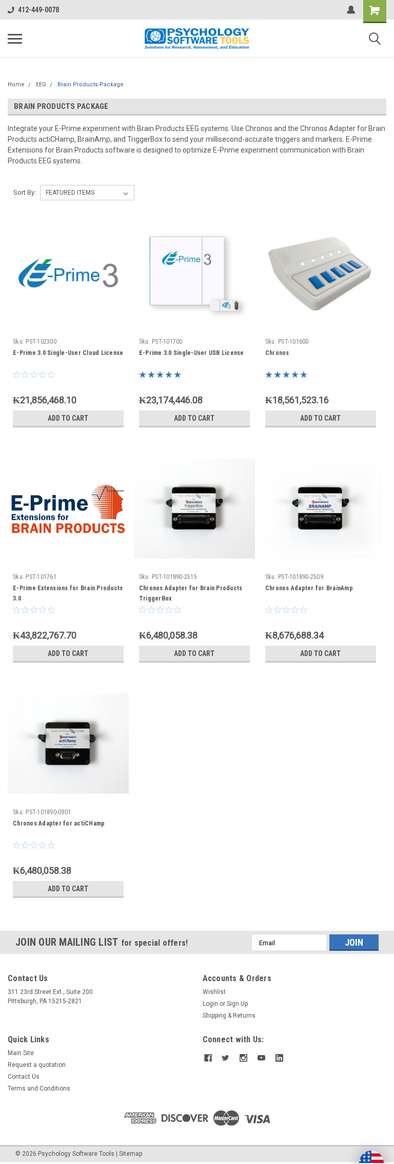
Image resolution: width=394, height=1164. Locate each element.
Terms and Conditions (39, 1088)
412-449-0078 (38, 10)
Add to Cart (68, 418)
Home (16, 84)
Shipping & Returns (229, 1015)
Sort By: (24, 192)
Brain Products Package (90, 84)
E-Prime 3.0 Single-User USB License (191, 352)
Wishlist (214, 992)
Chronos (277, 352)
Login (210, 1003)
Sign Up (237, 1003)
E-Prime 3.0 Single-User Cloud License (68, 352)
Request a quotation (37, 1064)
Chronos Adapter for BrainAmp (309, 588)
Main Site (21, 1053)
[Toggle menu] (15, 38)
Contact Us (24, 1076)
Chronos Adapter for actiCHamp (59, 823)
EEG (41, 84)
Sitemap (130, 1153)
